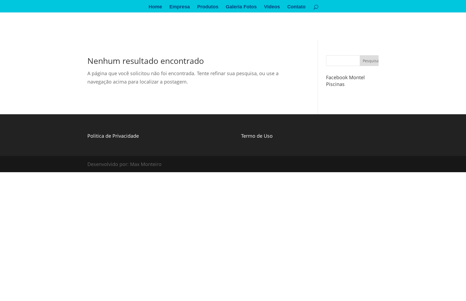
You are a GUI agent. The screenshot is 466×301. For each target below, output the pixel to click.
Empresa (179, 7)
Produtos (207, 7)
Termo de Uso (257, 136)
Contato (296, 7)
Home (155, 7)
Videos (272, 7)
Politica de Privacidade (113, 136)
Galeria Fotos (241, 7)
